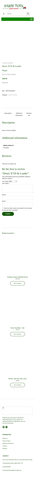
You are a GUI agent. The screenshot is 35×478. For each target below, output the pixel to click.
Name (4, 194)
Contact (5, 446)
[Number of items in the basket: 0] (3, 13)
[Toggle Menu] (31, 19)
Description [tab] (8, 113)
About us (5, 438)
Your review (6, 183)
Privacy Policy (6, 441)
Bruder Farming (7, 63)
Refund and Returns (8, 443)
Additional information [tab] (19, 114)
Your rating (5, 181)
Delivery (5, 448)
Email (4, 201)
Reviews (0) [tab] (29, 114)
